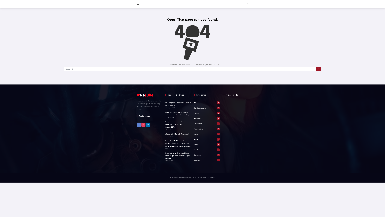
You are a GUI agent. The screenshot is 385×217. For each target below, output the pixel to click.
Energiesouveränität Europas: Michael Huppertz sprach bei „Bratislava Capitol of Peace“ (177, 155)
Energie (196, 113)
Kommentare (198, 129)
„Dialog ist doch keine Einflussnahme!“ (177, 134)
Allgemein (197, 103)
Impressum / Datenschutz (207, 177)
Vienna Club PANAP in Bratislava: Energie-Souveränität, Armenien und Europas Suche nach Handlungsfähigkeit (178, 143)
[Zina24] (141, 4)
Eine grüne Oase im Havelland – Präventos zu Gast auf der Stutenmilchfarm (175, 124)
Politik (196, 139)
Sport (196, 150)
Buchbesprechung (200, 108)
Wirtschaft (197, 160)
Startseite (194, 177)
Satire (196, 145)
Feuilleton (197, 118)
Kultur (196, 134)
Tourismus (197, 155)
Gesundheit (198, 124)
